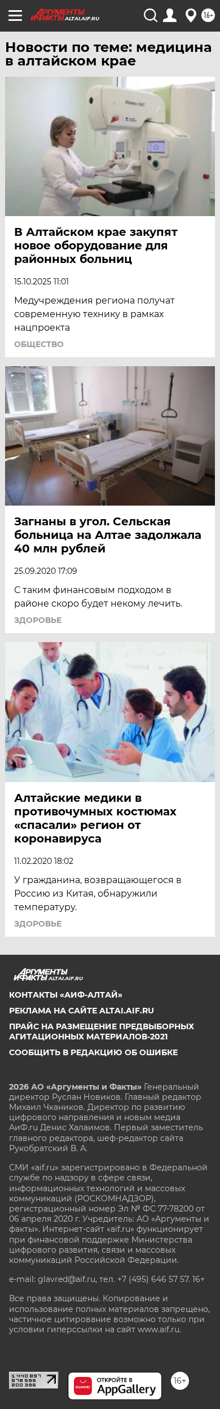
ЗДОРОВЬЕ (37, 620)
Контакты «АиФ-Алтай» (65, 995)
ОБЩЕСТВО (39, 344)
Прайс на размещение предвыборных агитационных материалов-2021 (101, 1031)
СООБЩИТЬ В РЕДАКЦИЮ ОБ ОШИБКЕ (93, 1052)
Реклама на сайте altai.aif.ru (81, 1011)
